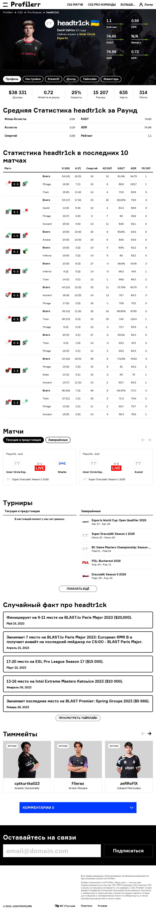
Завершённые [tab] (58, 439)
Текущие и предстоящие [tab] (23, 439)
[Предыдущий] (143, 440)
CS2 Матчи (75, 4)
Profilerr (8, 12)
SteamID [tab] (53, 79)
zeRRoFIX (129, 783)
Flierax (78, 783)
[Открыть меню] (5, 4)
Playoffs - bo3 (14, 453)
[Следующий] (149, 440)
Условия (102, 905)
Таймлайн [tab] (90, 79)
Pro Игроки (34, 12)
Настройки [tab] (33, 79)
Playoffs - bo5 (91, 453)
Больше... (128, 4)
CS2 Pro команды (102, 4)
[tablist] (62, 79)
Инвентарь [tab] (111, 79)
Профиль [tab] (12, 79)
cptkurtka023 (27, 783)
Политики (86, 905)
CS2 (20, 12)
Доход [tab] (71, 79)
